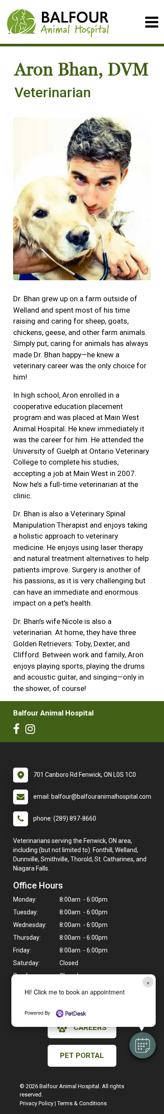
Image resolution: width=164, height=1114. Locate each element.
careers (90, 1027)
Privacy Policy (36, 1103)
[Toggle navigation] (151, 22)
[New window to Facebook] (18, 730)
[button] (142, 1045)
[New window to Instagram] (32, 730)
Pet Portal (82, 1055)
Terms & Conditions (82, 1103)
